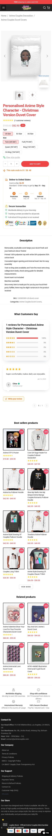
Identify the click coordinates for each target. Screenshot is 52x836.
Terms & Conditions (9, 754)
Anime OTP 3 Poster (11, 453)
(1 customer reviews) (22, 120)
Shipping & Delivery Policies (12, 776)
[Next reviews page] (46, 405)
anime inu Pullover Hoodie (13, 492)
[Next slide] (47, 56)
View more (26, 587)
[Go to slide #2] (33, 95)
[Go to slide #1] (19, 95)
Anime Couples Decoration (21, 16)
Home (3, 16)
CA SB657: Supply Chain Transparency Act (18, 764)
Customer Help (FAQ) (10, 790)
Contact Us (6, 787)
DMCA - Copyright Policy (11, 761)
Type (5, 130)
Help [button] (47, 833)
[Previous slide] (5, 56)
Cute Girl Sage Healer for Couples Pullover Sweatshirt (37, 455)
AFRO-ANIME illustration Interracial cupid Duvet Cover (37, 668)
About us (5, 750)
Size (4, 138)
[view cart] (48, 7)
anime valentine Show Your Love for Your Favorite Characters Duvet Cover (13, 629)
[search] (44, 7)
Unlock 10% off (5, 824)
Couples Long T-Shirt (11, 572)
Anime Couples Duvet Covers (14, 20)
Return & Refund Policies (11, 783)
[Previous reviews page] (34, 405)
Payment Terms (8, 780)
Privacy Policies (8, 757)
